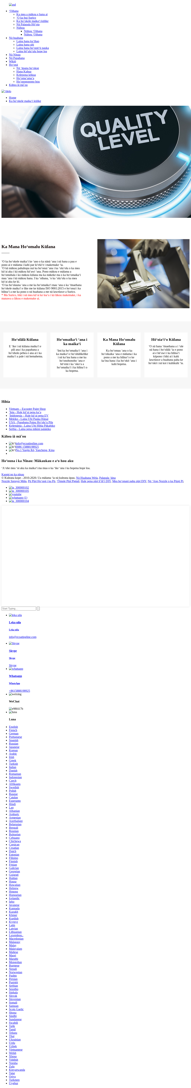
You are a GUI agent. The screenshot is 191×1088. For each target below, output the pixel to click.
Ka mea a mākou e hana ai (32, 14)
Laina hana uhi (25, 44)
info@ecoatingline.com (29, 443)
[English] (6, 91)
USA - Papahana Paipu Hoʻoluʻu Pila (31, 422)
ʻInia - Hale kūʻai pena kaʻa (25, 412)
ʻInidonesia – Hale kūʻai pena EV (28, 415)
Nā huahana (16, 37)
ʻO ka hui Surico (26, 17)
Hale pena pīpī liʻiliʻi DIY (96, 481)
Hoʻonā (13, 64)
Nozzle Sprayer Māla (13, 481)
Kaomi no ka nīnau (12, 474)
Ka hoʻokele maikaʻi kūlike (32, 21)
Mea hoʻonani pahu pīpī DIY (129, 481)
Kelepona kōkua (26, 74)
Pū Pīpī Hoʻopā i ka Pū (41, 481)
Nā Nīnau (15, 54)
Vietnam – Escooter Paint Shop (27, 408)
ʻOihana (13, 11)
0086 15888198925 (27, 446)
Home (12, 97)
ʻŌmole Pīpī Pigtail (68, 481)
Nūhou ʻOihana (33, 31)
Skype (12, 665)
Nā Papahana (17, 58)
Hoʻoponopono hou (28, 81)
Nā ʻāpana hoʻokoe (27, 68)
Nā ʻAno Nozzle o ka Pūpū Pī (165, 481)
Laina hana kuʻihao (27, 41)
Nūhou (20, 27)
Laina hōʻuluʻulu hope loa (31, 51)
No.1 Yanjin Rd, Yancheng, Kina (35, 450)
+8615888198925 (19, 690)
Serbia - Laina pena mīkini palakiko (30, 429)
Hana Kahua (23, 71)
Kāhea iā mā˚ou (18, 84)
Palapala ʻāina (107, 477)
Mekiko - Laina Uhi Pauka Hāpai (28, 419)
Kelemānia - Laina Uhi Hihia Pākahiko (32, 425)
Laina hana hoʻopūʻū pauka (32, 48)
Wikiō (12, 61)
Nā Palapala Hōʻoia (28, 24)
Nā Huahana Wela (87, 477)
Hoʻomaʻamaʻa (25, 78)
